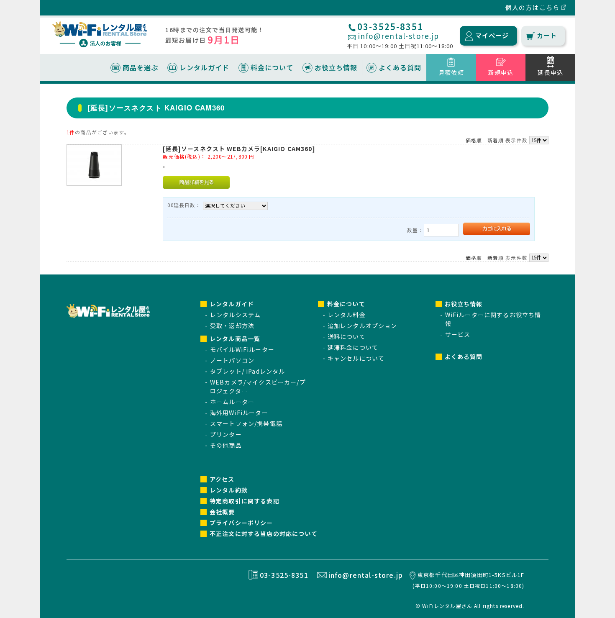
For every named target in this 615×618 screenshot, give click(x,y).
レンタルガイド (204, 67)
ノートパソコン (232, 360)
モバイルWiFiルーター (242, 349)
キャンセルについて (356, 358)
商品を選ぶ (140, 67)
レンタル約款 (229, 490)
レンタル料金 (347, 314)
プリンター (226, 434)
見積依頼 (451, 72)
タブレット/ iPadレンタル (247, 371)
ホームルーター (232, 401)
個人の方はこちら (532, 7)
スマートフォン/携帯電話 (246, 423)
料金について (272, 67)
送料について (347, 336)
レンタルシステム (235, 314)
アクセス (222, 479)
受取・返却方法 (232, 325)
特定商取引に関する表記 (244, 501)
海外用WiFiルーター (239, 412)
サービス (458, 334)
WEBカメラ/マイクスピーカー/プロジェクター (258, 386)
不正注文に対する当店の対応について (264, 533)
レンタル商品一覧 (235, 338)
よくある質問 (400, 67)
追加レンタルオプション (362, 325)
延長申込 (550, 72)
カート (547, 35)
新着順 (495, 140)
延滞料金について (353, 347)
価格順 (474, 140)
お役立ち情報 (336, 67)
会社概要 (222, 512)
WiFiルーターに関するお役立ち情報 (493, 319)
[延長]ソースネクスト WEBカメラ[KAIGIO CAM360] (239, 148)
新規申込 (501, 72)
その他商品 (226, 445)
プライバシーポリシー (241, 522)
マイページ (492, 35)
